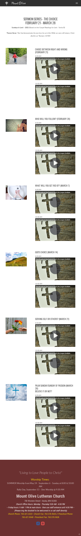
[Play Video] (55, 68)
